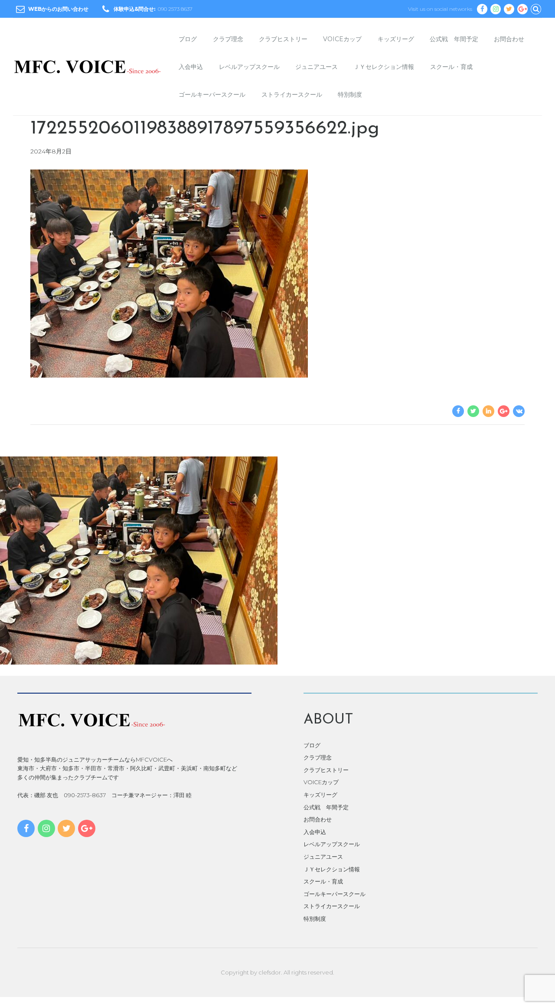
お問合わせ (509, 39)
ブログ (188, 39)
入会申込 (191, 67)
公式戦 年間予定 (454, 39)
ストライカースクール (291, 94)
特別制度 (350, 94)
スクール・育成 (451, 67)
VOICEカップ (342, 39)
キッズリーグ (396, 39)
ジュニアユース (316, 67)
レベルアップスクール (249, 67)
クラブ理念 (228, 39)
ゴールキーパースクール (212, 94)
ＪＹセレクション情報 (383, 67)
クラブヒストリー (283, 39)
